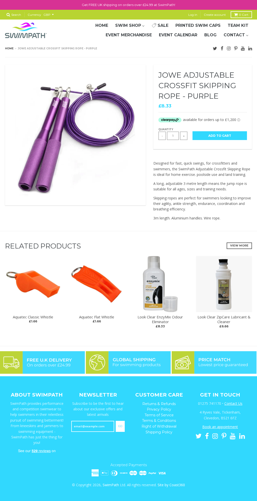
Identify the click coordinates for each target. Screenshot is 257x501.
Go (120, 426)
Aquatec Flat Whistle (96, 316)
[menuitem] (102, 25)
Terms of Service (159, 415)
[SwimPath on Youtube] (243, 48)
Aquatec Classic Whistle (33, 316)
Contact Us (233, 403)
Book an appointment (220, 426)
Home (9, 48)
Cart (243, 15)
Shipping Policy (159, 432)
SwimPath (111, 484)
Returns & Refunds (159, 404)
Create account (215, 15)
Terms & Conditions (159, 420)
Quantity (165, 129)
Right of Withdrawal (159, 426)
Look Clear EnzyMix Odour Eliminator (160, 319)
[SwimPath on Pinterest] (235, 48)
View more (239, 245)
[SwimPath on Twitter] (215, 48)
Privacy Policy (159, 409)
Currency (34, 15)
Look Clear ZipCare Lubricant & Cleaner (224, 319)
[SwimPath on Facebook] (222, 48)
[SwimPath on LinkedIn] (250, 48)
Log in (192, 15)
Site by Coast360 (171, 484)
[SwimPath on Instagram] (229, 48)
